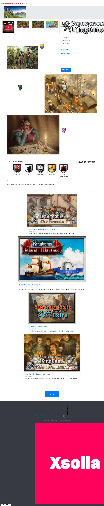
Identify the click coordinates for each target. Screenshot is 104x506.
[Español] (12, 3)
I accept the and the (65, 50)
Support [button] (32, 3)
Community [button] (40, 3)
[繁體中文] (22, 3)
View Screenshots (53, 36)
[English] (2, 3)
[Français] (6, 3)
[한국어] (24, 3)
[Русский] (8, 3)
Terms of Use (40, 416)
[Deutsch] (4, 3)
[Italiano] (14, 3)
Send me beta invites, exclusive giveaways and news (65, 62)
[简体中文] (20, 3)
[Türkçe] (18, 3)
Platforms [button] (50, 3)
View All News (92, 191)
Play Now (52, 394)
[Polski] (10, 3)
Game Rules (59, 416)
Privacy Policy (50, 416)
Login (57, 3)
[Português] (16, 3)
